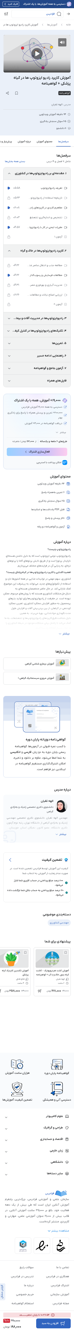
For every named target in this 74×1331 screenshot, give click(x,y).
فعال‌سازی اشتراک (39, 452)
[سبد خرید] (6, 14)
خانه (68, 24)
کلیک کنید (13, 4)
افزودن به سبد (50, 1323)
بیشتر (63, 432)
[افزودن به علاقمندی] (65, 952)
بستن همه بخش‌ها (15, 161)
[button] (37, 14)
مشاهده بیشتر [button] (60, 1231)
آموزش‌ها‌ (52, 24)
